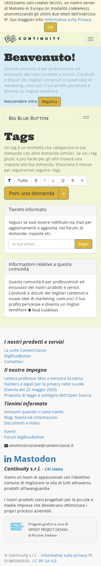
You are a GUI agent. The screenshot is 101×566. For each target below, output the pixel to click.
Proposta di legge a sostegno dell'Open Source (47, 395)
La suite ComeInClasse (25, 350)
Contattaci (13, 361)
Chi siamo (54, 469)
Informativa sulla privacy (64, 555)
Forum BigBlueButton (24, 437)
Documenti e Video (22, 423)
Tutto (23, 180)
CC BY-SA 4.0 (44, 560)
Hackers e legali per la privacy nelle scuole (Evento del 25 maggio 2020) (44, 386)
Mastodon (35, 458)
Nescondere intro (20, 101)
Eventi (10, 431)
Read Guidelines (44, 310)
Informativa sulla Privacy (68, 19)
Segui (83, 244)
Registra (49, 101)
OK (50, 27)
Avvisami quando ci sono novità (33, 411)
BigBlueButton (17, 356)
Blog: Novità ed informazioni (31, 417)
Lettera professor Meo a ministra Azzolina (43, 378)
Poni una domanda (31, 193)
